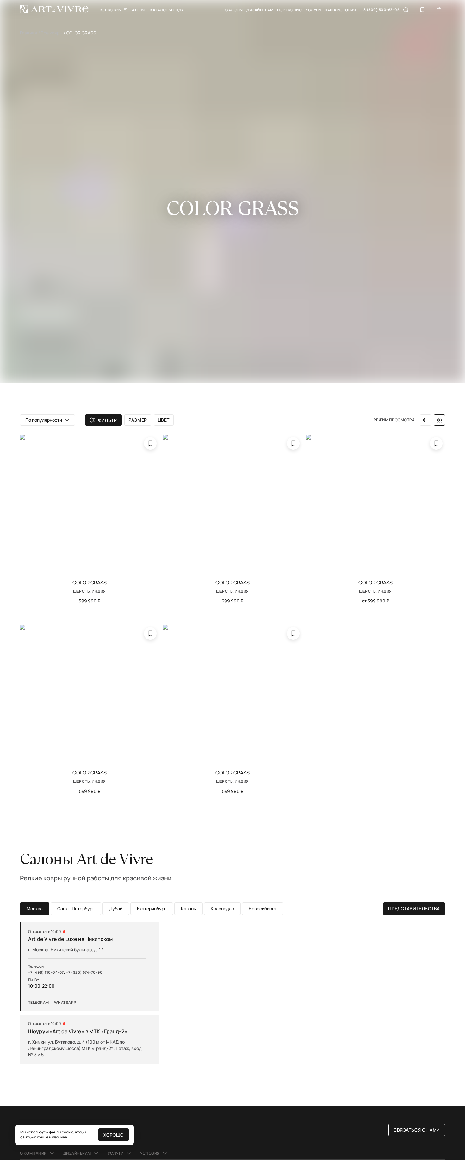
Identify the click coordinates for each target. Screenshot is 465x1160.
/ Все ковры (50, 33)
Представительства (414, 908)
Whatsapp (65, 1002)
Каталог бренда (167, 10)
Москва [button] (35, 908)
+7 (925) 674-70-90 (84, 972)
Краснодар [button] (222, 908)
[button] (47, 420)
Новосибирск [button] (263, 908)
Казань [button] (188, 908)
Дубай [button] (115, 908)
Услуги (313, 10)
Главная (28, 33)
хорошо (113, 1135)
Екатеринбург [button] (151, 908)
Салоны (234, 10)
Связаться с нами (417, 1130)
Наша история (340, 10)
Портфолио (289, 10)
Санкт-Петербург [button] (76, 908)
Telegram (38, 1002)
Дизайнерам (259, 10)
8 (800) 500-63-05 (381, 9)
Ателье (139, 10)
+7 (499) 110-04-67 (46, 972)
